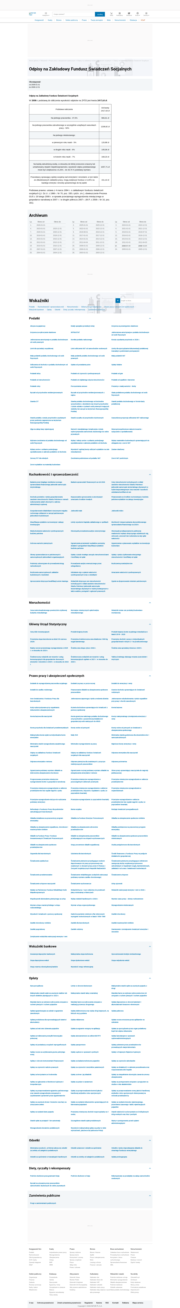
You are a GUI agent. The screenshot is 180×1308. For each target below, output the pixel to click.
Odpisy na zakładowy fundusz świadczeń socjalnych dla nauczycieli (86, 754)
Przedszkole (53, 1277)
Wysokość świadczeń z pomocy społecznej (46, 914)
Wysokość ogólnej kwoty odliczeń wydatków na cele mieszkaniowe (90, 450)
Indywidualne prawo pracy (58, 1252)
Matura (51, 1290)
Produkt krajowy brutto (79, 632)
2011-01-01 (126, 242)
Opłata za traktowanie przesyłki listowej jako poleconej (46, 1037)
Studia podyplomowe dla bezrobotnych (125, 845)
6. (116, 228)
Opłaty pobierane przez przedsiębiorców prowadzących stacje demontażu (126, 1046)
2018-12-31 (57, 235)
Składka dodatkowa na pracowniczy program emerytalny (46, 819)
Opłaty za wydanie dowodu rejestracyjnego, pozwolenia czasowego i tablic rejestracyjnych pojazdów (128, 1104)
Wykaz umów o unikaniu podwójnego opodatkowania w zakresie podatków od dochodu (48, 450)
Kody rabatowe (136, 1282)
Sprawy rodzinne (75, 1252)
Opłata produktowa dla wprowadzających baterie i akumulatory (48, 1021)
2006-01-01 (83, 249)
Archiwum (134, 1280)
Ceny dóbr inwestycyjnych (39, 632)
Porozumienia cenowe (79, 386)
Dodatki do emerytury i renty (121, 683)
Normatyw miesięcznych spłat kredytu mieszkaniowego (85, 611)
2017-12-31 (100, 235)
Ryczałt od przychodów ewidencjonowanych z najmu (87, 393)
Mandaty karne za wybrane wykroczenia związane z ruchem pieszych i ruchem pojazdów (49, 1003)
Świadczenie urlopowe (119, 875)
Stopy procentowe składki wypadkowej (85, 845)
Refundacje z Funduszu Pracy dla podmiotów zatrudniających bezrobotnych (46, 810)
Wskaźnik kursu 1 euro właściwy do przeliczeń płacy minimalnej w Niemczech (88, 891)
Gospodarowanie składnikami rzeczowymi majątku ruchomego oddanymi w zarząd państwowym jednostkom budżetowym (48, 513)
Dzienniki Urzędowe (76, 1282)
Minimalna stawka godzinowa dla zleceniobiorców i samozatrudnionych (130, 736)
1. (31, 225)
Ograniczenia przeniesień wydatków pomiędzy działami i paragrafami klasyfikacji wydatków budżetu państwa (88, 545)
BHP (50, 1262)
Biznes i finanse (95, 1252)
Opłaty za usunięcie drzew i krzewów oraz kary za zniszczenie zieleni (48, 1103)
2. (73, 225)
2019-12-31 (100, 232)
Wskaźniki (44, 60)
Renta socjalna (76, 809)
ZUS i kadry (33, 1260)
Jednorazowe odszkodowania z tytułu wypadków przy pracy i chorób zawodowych (129, 699)
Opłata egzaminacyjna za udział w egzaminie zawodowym (46, 1012)
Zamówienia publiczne (96, 310)
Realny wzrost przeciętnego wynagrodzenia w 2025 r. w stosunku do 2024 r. (49, 649)
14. (73, 239)
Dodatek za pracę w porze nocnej (83, 683)
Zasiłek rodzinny (77, 929)
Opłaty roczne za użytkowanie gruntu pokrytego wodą (47, 1053)
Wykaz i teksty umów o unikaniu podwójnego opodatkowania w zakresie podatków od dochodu (89, 441)
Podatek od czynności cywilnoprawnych (85, 373)
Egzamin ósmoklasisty (56, 1292)
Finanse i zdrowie (96, 1265)
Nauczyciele (53, 1282)
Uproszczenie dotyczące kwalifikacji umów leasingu (49, 581)
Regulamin (89, 1303)
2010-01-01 (41, 246)
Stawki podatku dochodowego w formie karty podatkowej (128, 402)
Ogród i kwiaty (135, 1262)
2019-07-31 (142, 232)
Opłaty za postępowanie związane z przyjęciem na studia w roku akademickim (129, 1083)
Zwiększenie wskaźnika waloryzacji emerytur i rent (48, 936)
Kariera (99, 1303)
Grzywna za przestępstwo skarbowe (124, 326)
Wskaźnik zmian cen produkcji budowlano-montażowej (127, 611)
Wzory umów (135, 1285)
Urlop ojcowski (116, 883)
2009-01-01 (83, 246)
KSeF (143, 20)
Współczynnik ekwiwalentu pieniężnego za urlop (48, 899)
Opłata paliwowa (117, 1011)
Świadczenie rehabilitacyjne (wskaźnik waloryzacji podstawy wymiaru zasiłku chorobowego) (89, 876)
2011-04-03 (143, 242)
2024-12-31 (142, 225)
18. (116, 242)
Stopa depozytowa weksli (39, 960)
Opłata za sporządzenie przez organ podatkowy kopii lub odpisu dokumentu (128, 1029)
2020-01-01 (41, 232)
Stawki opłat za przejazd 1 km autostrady (45, 1120)
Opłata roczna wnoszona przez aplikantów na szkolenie (127, 1021)
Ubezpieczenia (54, 1257)
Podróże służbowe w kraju (80, 1176)
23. (73, 249)
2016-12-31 (142, 235)
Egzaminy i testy (54, 1285)
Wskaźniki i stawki (117, 1274)
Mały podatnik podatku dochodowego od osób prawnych (88, 357)
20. (73, 246)
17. (73, 242)
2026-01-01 (41, 225)
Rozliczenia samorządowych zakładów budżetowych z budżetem (44, 573)
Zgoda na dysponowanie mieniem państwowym (128, 581)
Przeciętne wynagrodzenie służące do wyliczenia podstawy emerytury (48, 800)
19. (31, 246)
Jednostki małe (76, 511)
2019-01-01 (126, 232)
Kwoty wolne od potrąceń (80, 728)
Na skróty (134, 1274)
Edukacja (133, 20)
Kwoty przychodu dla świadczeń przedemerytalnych (49, 728)
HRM (51, 1265)
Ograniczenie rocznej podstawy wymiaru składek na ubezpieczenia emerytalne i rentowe (90, 771)
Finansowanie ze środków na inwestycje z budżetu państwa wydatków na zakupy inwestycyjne (129, 498)
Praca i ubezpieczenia (97, 1257)
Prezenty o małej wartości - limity (123, 386)
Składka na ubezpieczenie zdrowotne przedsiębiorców (84, 828)
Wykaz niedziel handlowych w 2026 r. (84, 899)
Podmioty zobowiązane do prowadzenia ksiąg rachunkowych (47, 564)
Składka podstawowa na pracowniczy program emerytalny (128, 828)
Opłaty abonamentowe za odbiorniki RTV (86, 1036)
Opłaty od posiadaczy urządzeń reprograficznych (48, 1045)
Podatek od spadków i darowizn (123, 380)
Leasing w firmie (95, 1262)
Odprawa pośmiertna (119, 761)
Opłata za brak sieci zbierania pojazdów (44, 1028)
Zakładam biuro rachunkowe (119, 1252)
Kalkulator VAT (95, 1282)
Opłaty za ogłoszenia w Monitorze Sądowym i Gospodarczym (47, 1083)
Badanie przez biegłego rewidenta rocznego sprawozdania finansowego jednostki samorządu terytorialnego (48, 484)
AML (111, 1265)
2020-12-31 (57, 232)
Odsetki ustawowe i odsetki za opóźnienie (86, 1148)
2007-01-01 (41, 249)
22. (31, 249)
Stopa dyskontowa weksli (80, 960)
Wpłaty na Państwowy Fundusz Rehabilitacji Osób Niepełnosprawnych (48, 891)
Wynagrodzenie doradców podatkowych (44, 1128)
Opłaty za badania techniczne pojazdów (85, 1061)
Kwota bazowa (116, 707)
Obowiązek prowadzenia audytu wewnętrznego (88, 531)
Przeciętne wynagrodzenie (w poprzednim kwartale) (90, 799)
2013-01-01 (126, 239)
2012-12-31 (57, 242)
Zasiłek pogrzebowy (37, 929)
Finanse (133, 1257)
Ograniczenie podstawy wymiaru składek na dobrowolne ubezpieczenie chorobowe (46, 771)
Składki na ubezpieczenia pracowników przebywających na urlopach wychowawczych (88, 837)
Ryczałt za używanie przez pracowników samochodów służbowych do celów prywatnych (47, 1184)
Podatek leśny (35, 373)
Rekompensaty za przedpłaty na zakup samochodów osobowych (130, 1177)
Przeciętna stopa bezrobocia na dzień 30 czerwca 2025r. (48, 640)
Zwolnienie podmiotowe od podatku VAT (86, 458)
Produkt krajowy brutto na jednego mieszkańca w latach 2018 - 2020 (129, 633)
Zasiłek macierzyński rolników (122, 923)
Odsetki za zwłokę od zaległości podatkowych (87, 1157)
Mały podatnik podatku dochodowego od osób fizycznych (47, 357)
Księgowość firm (35, 1249)
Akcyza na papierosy (37, 326)
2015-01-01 (41, 239)
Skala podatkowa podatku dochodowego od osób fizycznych (129, 393)
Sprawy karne (74, 1255)
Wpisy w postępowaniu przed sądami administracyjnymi (125, 1121)
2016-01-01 (126, 235)
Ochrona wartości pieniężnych (41, 543)
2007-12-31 (57, 249)
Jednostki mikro (117, 511)
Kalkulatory (94, 1274)
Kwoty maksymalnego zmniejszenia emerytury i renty (128, 717)
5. (73, 228)
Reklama (125, 1303)
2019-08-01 (83, 232)
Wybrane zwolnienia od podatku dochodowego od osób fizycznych (48, 441)
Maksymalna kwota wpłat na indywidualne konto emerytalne (48, 736)
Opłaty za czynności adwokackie (123, 1061)
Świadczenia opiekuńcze (39, 861)
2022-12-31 (100, 228)
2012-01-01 (41, 242)
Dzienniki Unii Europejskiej (78, 1285)
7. (31, 232)
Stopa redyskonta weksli (120, 960)
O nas (31, 1303)
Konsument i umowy (76, 1257)
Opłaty (49, 310)
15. (116, 239)
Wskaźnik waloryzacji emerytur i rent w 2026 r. (128, 890)
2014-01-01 (83, 239)
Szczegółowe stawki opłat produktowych (86, 1120)
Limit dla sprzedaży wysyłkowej (41, 348)
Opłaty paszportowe (78, 1045)
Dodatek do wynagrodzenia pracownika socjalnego (48, 683)
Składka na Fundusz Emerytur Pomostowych (87, 818)
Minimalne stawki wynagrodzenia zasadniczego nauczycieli (47, 745)
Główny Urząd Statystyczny (91, 307)
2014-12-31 (100, 239)
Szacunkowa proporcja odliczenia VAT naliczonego (130, 418)
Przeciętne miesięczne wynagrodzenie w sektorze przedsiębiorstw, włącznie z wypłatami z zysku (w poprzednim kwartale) (89, 790)
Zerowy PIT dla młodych (39, 458)
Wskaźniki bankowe (36, 310)
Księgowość (39, 20)
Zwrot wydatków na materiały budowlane (45, 464)
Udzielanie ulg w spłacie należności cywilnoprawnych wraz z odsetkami (84, 573)
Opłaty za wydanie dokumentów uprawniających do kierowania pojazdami (89, 1103)
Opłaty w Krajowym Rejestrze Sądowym (126, 1052)
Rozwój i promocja (35, 1285)
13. (31, 239)
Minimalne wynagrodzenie (119, 1280)
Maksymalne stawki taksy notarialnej (84, 993)
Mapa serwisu (137, 1303)
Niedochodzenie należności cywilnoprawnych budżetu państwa (47, 532)
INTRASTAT (75, 332)
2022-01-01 (83, 228)
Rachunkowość (34, 1255)
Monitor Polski (74, 1280)
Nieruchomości (120, 20)
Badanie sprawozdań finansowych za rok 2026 (88, 482)
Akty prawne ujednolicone (78, 1287)
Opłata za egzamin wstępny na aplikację (85, 1028)
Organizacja (33, 1277)
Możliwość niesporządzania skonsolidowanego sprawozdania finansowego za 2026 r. (128, 523)
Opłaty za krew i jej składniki (81, 1074)
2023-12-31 (57, 228)
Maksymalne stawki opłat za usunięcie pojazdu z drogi (129, 987)
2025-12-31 (100, 225)
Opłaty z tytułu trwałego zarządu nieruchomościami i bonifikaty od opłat (90, 555)
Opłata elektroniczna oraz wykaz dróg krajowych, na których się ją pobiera (90, 1012)
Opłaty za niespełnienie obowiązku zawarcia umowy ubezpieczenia (130, 1075)
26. (73, 253)
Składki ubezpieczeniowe (118, 1282)
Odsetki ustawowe (116, 1287)
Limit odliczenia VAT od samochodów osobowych (89, 348)
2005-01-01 (126, 249)
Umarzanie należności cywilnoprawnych (126, 572)
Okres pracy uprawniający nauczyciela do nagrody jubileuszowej (129, 771)
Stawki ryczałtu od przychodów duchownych (87, 418)
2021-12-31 (142, 228)
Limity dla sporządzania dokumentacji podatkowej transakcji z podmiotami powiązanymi (129, 349)
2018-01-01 (41, 235)
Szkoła (51, 1280)
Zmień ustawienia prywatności (69, 1303)
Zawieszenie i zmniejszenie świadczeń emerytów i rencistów (129, 930)
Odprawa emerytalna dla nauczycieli (124, 753)
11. (73, 235)
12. (116, 235)
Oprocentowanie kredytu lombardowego (126, 954)
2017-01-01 (83, 235)
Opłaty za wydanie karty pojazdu (42, 1112)
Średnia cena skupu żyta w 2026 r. (83, 648)
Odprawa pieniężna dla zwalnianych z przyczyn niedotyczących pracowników (88, 762)
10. (31, 235)
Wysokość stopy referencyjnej (82, 967)
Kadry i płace (33, 1287)
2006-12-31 (100, 249)
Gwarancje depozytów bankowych (42, 954)
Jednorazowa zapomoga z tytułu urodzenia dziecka (89, 698)
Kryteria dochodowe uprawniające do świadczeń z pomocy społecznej (89, 708)
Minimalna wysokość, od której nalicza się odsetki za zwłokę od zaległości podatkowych (48, 1149)
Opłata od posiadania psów (81, 364)
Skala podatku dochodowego (119, 1290)
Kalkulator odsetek (96, 1285)
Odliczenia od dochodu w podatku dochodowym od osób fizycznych (49, 365)
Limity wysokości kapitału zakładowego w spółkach (89, 522)
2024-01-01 (126, 225)
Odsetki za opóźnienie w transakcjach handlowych (48, 1157)
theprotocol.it (135, 1290)
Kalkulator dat (94, 1277)
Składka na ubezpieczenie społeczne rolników (128, 818)
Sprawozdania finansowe (118, 1262)
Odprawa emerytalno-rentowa (41, 761)
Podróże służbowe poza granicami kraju (44, 1176)
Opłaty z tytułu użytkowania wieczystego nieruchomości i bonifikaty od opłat (126, 555)
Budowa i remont (136, 1260)
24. (116, 249)
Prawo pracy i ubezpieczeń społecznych (62, 60)
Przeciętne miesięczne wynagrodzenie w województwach (126, 789)
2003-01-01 (83, 253)
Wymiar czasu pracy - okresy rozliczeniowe (127, 899)
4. (31, 228)
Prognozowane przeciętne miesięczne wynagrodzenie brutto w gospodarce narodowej (47, 780)
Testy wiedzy (53, 1295)
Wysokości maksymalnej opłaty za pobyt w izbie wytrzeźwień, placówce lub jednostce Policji (88, 1129)
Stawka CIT (34, 401)
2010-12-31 (57, 246)
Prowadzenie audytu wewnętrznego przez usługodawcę (86, 564)
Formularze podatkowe (138, 1287)
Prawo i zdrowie (75, 1267)
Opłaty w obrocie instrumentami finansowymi (47, 1061)
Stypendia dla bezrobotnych (40, 853)
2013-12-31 (142, 239)
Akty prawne (74, 1274)
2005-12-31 (142, 249)
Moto (109, 20)
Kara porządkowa (36, 986)
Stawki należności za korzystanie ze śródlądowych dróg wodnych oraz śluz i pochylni (130, 1113)
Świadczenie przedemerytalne (41, 875)
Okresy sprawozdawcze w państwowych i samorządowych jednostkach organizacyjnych (47, 555)
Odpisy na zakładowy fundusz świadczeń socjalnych (94, 60)
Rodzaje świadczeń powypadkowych (124, 809)
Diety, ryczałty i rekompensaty (74, 310)
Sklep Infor (73, 1265)
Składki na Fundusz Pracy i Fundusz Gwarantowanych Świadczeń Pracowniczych (46, 837)
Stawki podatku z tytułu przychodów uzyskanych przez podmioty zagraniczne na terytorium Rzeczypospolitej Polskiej (48, 420)
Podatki (32, 307)
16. (31, 242)
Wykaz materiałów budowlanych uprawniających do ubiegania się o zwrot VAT (130, 441)
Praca (72, 1262)
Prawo (84, 20)
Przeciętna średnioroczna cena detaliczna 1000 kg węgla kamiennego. (89, 640)
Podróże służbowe (116, 1285)
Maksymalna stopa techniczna (82, 954)
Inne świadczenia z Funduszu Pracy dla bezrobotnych (44, 699)
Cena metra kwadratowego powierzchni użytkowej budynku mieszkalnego (48, 611)
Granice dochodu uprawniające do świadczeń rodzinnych (128, 691)
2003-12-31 (100, 253)
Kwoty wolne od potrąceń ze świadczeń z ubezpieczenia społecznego (126, 729)
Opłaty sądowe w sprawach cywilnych (85, 1052)
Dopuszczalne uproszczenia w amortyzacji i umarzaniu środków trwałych (87, 498)
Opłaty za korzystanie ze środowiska (43, 1074)
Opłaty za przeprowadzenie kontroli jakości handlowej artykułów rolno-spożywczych (86, 1091)
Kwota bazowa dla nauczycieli (41, 716)
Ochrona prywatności (45, 1303)
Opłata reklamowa (77, 1020)
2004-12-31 (57, 253)
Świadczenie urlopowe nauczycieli (42, 883)
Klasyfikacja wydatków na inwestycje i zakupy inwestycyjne (47, 523)
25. (31, 253)
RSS (107, 1303)
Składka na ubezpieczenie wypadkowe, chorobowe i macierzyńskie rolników (49, 828)
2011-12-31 (100, 242)
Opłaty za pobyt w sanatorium (82, 1082)
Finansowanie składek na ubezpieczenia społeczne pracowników (89, 691)
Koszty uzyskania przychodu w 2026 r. (125, 339)
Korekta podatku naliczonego (81, 339)
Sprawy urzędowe (75, 1260)
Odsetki (57, 310)
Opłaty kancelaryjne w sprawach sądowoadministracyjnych (123, 1037)
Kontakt (115, 1303)
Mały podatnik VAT (118, 356)
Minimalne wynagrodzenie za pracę (84, 744)
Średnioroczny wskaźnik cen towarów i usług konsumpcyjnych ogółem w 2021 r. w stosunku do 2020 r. (89, 659)
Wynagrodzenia (54, 1255)
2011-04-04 (83, 242)
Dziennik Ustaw (75, 1277)
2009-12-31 (100, 246)
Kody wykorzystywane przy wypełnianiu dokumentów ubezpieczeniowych (44, 708)
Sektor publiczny (72, 20)
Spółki (92, 1255)
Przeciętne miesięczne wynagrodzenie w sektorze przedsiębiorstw (129, 780)
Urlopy (51, 1260)
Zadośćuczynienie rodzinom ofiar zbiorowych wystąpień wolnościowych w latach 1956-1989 (88, 915)
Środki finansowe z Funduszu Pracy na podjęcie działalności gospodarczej (129, 854)
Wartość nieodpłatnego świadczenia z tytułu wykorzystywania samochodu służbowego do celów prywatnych (90, 431)
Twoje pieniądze (97, 20)
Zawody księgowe (35, 1262)
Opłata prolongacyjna (119, 1157)
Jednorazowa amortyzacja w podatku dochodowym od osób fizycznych (130, 333)
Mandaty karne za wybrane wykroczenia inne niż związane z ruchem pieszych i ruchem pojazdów (129, 994)
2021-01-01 (126, 228)
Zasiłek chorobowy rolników (40, 923)
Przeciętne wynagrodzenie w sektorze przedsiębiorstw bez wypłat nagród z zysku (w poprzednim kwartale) (128, 802)
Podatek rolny (35, 386)
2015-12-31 (57, 239)
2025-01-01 (83, 225)
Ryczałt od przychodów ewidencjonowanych (46, 392)
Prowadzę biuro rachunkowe (119, 1255)
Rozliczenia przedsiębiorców (121, 563)
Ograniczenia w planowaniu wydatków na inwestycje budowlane (130, 544)
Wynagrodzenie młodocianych (122, 905)
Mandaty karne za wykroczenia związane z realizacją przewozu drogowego (86, 1003)
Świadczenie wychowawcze (81, 883)
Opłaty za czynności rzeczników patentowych (87, 1067)
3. (116, 225)
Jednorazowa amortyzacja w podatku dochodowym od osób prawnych (49, 340)
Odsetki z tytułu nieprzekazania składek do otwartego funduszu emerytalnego (126, 1149)
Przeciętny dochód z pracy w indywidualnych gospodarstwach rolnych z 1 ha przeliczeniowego (129, 640)
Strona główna (34, 60)
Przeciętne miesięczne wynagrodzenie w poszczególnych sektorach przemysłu (86, 780)
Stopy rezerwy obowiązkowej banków (44, 967)
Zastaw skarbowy (117, 449)
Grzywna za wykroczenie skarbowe (43, 332)
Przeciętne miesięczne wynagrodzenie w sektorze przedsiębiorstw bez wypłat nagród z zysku (48, 789)
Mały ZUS (74, 735)
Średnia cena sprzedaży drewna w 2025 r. (126, 648)
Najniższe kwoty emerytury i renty (123, 744)
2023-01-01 (41, 228)
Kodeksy (72, 1290)
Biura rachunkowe (117, 1249)
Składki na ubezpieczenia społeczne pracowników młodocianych (129, 837)
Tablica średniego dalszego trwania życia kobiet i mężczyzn (129, 658)
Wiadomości (135, 1252)
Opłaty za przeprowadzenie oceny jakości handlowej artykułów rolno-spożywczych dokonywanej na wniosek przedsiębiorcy (130, 1093)
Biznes (58, 20)
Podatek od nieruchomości (40, 380)
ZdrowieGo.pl (135, 1277)
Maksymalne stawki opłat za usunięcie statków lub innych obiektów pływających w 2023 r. (48, 994)
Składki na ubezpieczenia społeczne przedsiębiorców (43, 846)
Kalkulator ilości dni (96, 1280)
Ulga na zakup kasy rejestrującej (42, 429)
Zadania (31, 1282)
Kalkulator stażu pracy (97, 1287)
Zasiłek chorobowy (118, 914)
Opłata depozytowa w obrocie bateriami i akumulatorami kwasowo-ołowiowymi (126, 1003)
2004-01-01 (41, 253)
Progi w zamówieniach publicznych (43, 1203)
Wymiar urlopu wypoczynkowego (83, 905)
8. (73, 232)
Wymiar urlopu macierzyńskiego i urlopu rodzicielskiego (45, 906)
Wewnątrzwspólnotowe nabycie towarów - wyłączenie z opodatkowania (126, 430)
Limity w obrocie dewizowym (81, 986)
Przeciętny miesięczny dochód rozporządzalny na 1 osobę (90, 1113)
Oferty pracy (135, 1292)
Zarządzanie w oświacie (57, 1287)
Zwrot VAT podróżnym (119, 458)
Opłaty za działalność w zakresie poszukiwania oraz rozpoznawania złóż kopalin (130, 1068)
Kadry (50, 20)
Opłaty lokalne (116, 364)
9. (116, 232)
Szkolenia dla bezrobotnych (81, 853)
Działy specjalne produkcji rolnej (82, 326)
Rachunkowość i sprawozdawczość (51, 307)
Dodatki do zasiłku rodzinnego (41, 690)
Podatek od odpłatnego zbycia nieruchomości (87, 380)
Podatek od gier (117, 373)
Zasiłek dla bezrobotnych (80, 923)
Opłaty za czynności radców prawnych (44, 1067)
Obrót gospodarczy (35, 1257)
